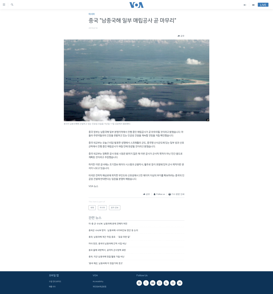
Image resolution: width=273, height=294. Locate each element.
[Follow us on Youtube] (152, 283)
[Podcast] (173, 283)
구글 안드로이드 (55, 281)
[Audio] (245, 5)
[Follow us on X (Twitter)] (146, 283)
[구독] (179, 283)
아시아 (92, 14)
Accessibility (98, 281)
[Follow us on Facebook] (139, 283)
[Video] (253, 5)
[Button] (181, 36)
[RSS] (166, 283)
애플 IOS (52, 287)
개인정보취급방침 (99, 287)
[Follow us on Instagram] (159, 283)
